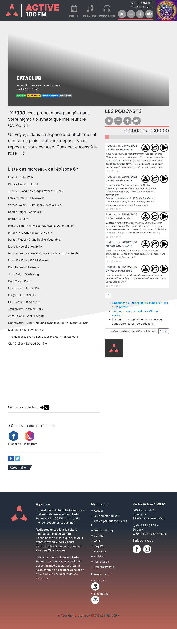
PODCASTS (107, 16)
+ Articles (97, 556)
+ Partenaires (100, 561)
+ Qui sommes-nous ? (105, 516)
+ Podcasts (98, 551)
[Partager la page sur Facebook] (11, 458)
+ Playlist (97, 546)
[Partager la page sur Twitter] (17, 458)
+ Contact (97, 535)
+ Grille (96, 541)
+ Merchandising (102, 530)
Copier (163, 331)
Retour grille (18, 467)
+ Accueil (97, 510)
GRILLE (74, 16)
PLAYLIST (89, 16)
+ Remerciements (102, 567)
